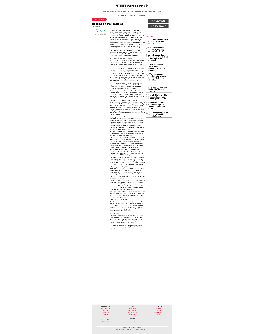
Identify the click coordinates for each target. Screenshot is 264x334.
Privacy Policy (135, 329)
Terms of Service (127, 329)
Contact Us (142, 15)
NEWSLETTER (160, 1)
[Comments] (104, 30)
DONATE (168, 1)
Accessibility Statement (143, 329)
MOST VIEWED (149, 36)
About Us (123, 15)
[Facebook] (96, 30)
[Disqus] (118, 249)
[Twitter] (100, 30)
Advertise (132, 15)
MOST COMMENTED (150, 84)
